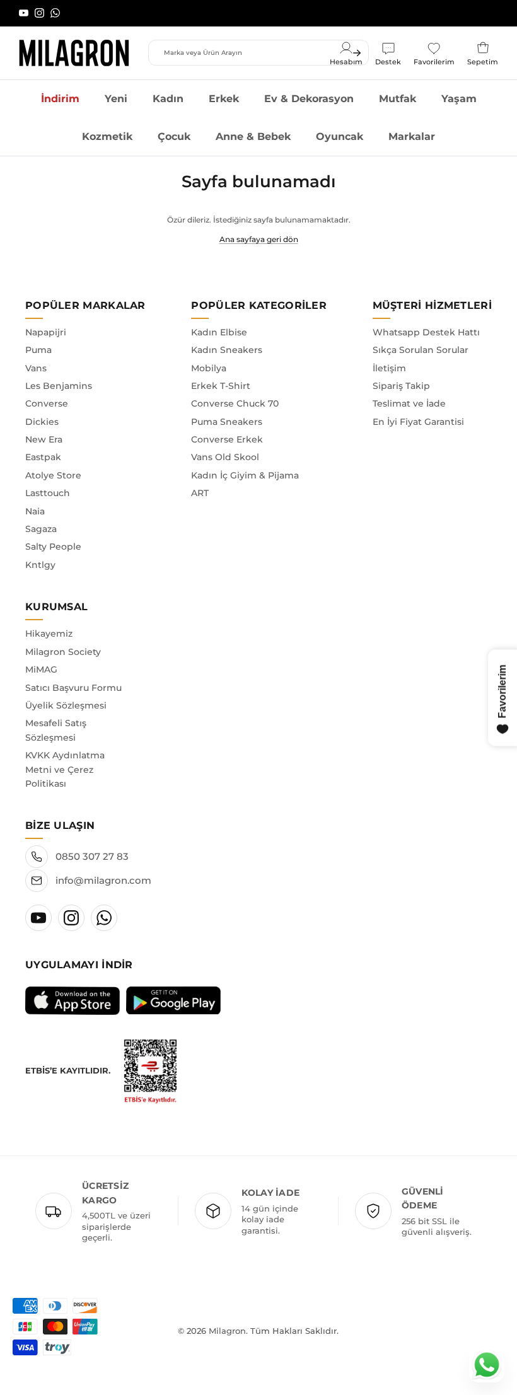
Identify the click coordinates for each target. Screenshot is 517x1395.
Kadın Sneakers (226, 350)
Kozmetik (107, 136)
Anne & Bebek (253, 136)
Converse (46, 403)
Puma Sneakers (226, 421)
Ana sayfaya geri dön (258, 239)
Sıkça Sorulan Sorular (420, 350)
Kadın (168, 99)
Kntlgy (40, 564)
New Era (43, 439)
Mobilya (208, 368)
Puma (38, 350)
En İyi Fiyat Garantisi (418, 421)
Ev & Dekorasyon (309, 99)
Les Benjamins (58, 385)
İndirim (60, 99)
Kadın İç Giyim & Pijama (245, 475)
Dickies (42, 421)
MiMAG (41, 669)
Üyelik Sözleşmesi (66, 705)
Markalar (411, 136)
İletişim (389, 368)
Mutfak (397, 99)
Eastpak (43, 457)
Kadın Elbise (219, 332)
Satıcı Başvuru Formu (73, 687)
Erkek (224, 99)
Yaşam (459, 99)
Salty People (53, 546)
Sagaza (41, 529)
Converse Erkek (227, 439)
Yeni (116, 99)
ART (200, 493)
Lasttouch (47, 493)
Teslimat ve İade (409, 403)
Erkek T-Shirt (220, 385)
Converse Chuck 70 (235, 403)
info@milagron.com (103, 880)
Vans (36, 368)
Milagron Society (63, 651)
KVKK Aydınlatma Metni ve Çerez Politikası (65, 769)
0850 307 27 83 (92, 856)
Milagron (227, 1331)
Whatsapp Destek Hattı (426, 332)
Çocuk (174, 136)
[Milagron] (74, 53)
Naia (35, 511)
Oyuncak (339, 136)
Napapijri (45, 332)
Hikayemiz (49, 633)
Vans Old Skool (225, 457)
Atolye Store (53, 475)
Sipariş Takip (401, 385)
